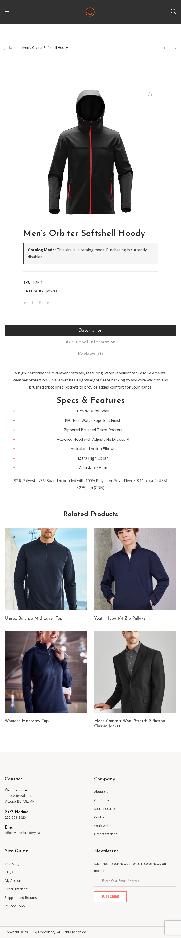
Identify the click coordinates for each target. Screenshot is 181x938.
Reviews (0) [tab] (90, 354)
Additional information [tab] (91, 342)
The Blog (12, 863)
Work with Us (104, 825)
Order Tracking (16, 889)
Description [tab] (90, 330)
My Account (14, 880)
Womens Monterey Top (27, 721)
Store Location (105, 808)
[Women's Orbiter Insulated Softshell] (165, 48)
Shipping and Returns (21, 897)
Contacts (101, 817)
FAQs (9, 872)
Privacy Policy (15, 906)
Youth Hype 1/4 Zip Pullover (120, 618)
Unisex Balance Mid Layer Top (33, 618)
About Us (101, 791)
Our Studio (102, 800)
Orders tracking (105, 834)
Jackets (10, 47)
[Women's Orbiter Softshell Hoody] (174, 48)
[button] (150, 93)
